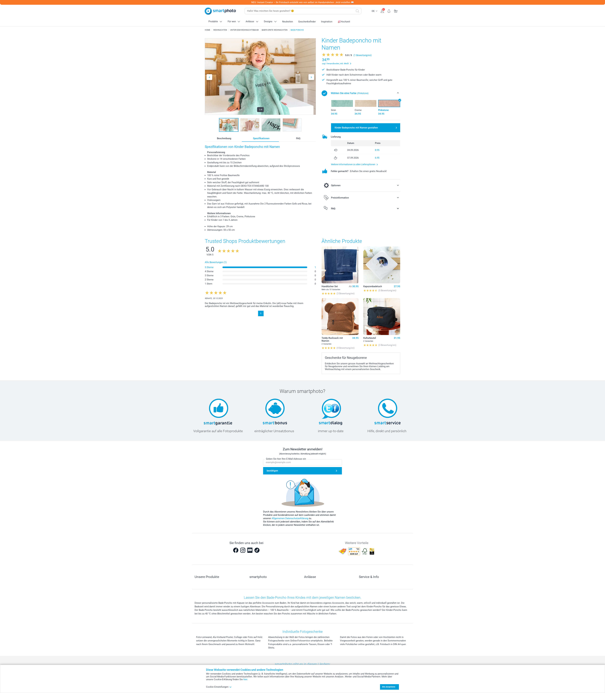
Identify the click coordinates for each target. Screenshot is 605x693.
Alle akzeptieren (388, 687)
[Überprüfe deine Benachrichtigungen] (389, 10)
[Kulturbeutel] (381, 316)
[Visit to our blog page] (250, 550)
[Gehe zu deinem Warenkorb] (395, 10)
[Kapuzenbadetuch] (381, 264)
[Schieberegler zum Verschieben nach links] (209, 77)
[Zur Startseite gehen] (220, 11)
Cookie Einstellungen (217, 686)
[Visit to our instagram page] (242, 550)
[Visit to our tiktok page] (257, 550)
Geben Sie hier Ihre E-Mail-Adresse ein (286, 458)
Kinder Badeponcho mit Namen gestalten (356, 127)
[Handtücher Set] (340, 264)
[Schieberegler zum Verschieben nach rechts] (311, 77)
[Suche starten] (357, 11)
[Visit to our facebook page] (235, 550)
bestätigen (272, 470)
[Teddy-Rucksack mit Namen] (340, 316)
